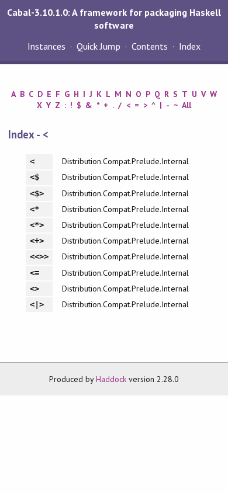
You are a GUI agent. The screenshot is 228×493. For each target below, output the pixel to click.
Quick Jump (98, 46)
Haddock (111, 379)
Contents (150, 46)
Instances (46, 46)
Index (190, 46)
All (186, 105)
